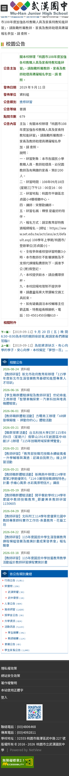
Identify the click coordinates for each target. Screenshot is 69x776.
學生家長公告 (17, 650)
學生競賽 (16, 632)
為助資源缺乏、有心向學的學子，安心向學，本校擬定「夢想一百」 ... (34, 347)
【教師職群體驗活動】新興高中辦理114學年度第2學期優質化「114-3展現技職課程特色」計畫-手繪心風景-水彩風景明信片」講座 (34, 478)
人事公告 (13, 603)
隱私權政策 (9, 668)
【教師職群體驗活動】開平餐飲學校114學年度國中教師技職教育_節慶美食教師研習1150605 (34, 499)
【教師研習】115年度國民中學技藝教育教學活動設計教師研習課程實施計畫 (34, 560)
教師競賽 (16, 638)
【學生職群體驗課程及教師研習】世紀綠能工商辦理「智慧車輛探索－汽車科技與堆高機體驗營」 (34, 399)
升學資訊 (13, 621)
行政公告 (14, 580)
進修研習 (14, 609)
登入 (4, 697)
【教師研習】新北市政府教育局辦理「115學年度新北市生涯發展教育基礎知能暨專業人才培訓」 (34, 378)
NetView (35, 749)
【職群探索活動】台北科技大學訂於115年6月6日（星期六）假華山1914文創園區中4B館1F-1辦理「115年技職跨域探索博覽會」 (34, 436)
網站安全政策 (10, 675)
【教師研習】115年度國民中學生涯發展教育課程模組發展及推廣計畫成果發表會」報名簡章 (34, 541)
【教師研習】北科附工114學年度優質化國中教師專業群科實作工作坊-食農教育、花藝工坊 (34, 520)
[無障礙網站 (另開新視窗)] (34, 762)
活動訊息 (14, 627)
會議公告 (13, 644)
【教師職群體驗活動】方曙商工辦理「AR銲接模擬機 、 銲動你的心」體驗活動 (34, 417)
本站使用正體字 (12, 690)
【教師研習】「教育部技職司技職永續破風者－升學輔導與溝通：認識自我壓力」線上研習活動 (34, 457)
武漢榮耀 (16, 592)
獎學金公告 (14, 615)
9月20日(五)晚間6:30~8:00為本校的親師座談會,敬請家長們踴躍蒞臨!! (34, 336)
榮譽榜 (12, 586)
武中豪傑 (16, 598)
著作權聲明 (9, 682)
